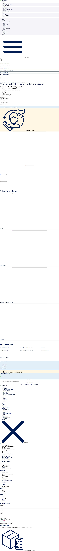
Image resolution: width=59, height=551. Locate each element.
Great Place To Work (6, 11)
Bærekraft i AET (5, 24)
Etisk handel (5, 8)
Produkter (3, 19)
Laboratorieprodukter (5, 458)
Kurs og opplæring (6, 5)
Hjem (3, 1)
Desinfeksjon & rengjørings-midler (8, 446)
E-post (1, 508)
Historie (3, 500)
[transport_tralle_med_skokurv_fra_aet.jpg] (29, 165)
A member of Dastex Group (5, 373)
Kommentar (2, 513)
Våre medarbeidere (6, 15)
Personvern (28, 382)
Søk (0, 58)
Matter (3, 451)
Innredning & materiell (5, 82)
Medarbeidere (4, 497)
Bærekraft (4, 25)
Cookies (32, 382)
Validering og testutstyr (6, 453)
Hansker (3, 447)
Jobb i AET (5, 16)
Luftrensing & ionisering (6, 450)
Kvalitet (4, 10)
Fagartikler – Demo (5, 486)
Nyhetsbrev (4, 491)
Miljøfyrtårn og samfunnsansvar (8, 9)
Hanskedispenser (2, 265)
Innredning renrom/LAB (12, 82)
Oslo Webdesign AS (35, 384)
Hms (4, 29)
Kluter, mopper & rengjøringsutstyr (8, 457)
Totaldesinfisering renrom (7, 4)
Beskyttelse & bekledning (6, 445)
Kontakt (3, 34)
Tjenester (4, 3)
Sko (2, 452)
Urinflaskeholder (2, 339)
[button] (29, 17)
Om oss (4, 13)
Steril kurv (1, 228)
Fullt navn (2, 505)
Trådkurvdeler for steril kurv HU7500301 (6, 302)
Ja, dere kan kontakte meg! (5, 519)
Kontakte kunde (3, 518)
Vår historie (5, 14)
